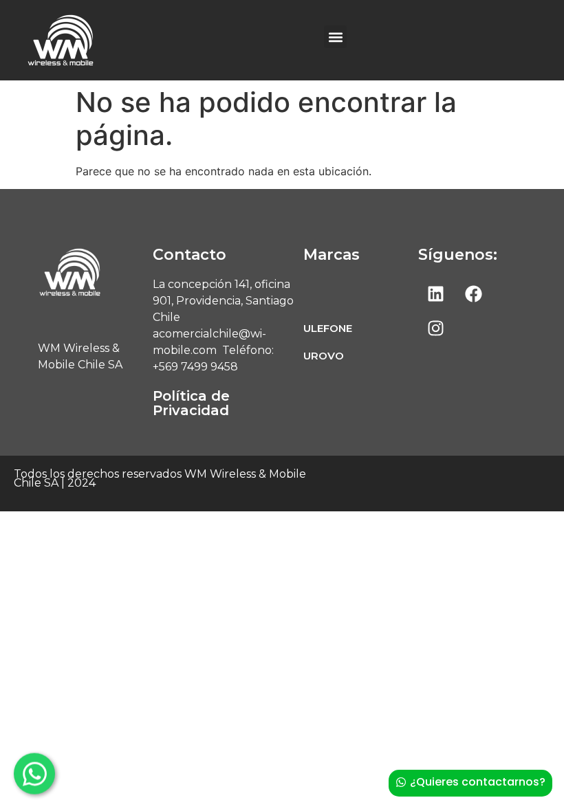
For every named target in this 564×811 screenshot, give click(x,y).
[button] (335, 36)
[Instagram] (435, 328)
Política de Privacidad (191, 403)
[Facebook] (473, 293)
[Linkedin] (435, 293)
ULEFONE (327, 328)
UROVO (323, 355)
